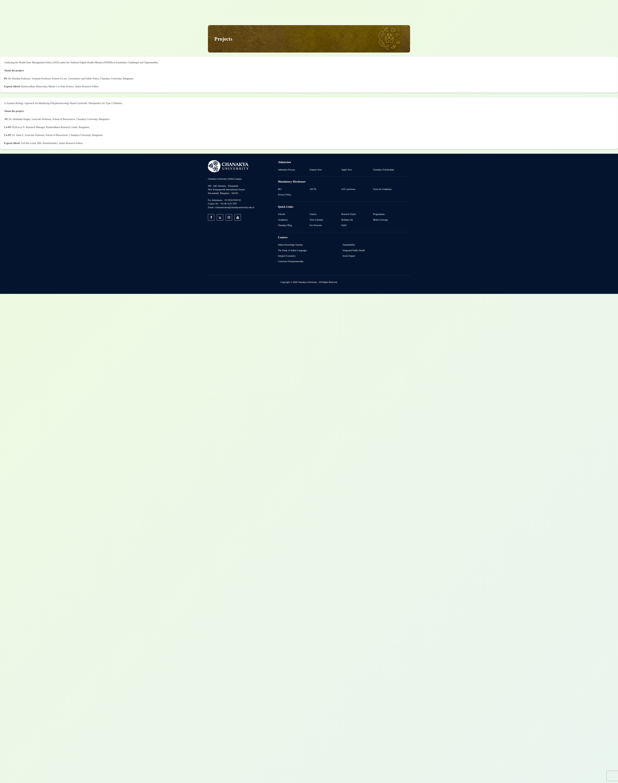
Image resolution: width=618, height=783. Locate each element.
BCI (280, 189)
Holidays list (347, 219)
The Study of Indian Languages (292, 250)
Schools (281, 214)
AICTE (313, 189)
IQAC (344, 225)
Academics (283, 219)
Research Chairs (348, 214)
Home (255, 34)
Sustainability (349, 244)
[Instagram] (369, 7)
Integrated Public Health (354, 250)
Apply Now (346, 169)
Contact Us (360, 34)
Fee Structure (316, 225)
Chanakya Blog (285, 225)
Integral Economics (287, 256)
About (269, 34)
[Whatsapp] (384, 7)
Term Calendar (316, 219)
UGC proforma (348, 189)
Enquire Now (316, 169)
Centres (313, 214)
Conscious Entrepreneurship (290, 261)
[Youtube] (377, 7)
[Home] (228, 166)
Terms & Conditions (382, 189)
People (319, 34)
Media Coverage (380, 219)
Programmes (378, 214)
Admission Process (286, 169)
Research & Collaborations (294, 34)
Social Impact (349, 256)
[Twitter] (362, 7)
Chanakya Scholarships (383, 169)
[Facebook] (354, 7)
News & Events (339, 34)
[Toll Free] (392, 7)
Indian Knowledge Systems (290, 244)
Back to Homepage (329, 7)
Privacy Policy (284, 194)
